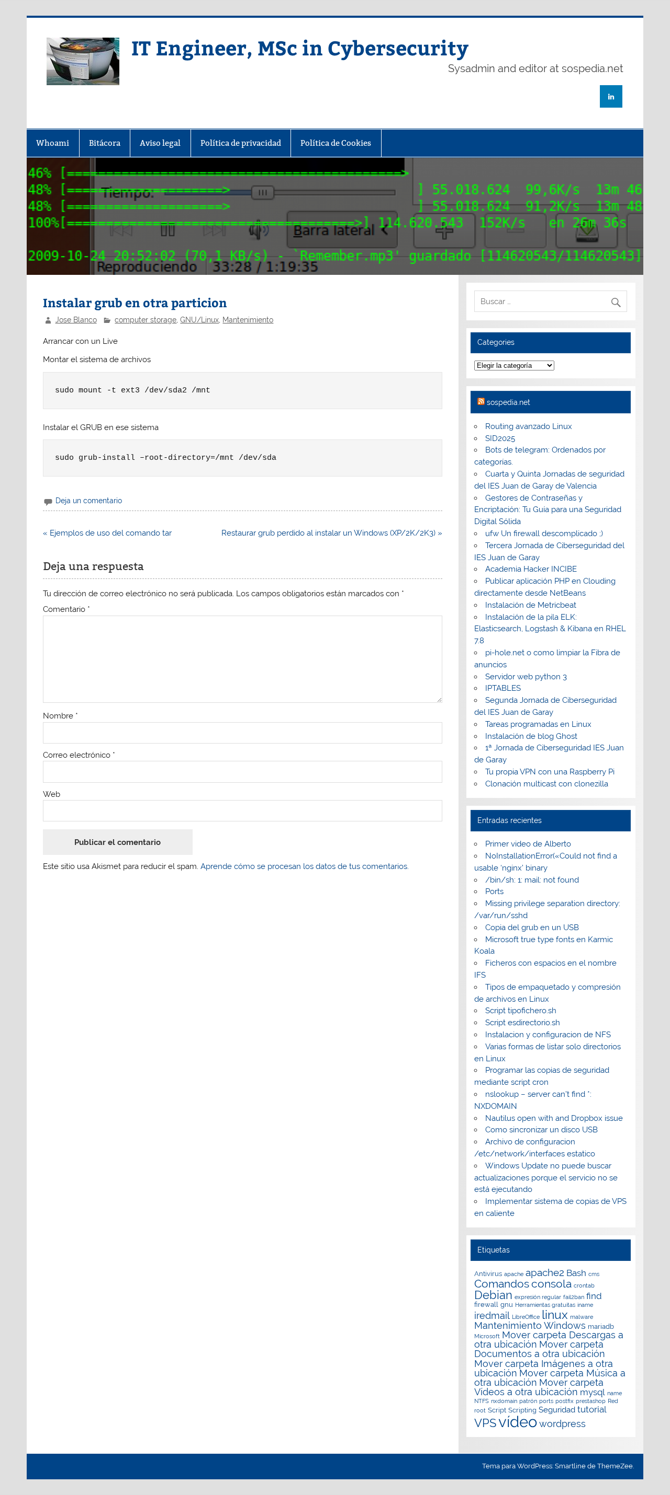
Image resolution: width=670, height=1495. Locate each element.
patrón (528, 1401)
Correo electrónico (79, 755)
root (480, 1410)
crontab (584, 1285)
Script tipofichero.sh (520, 1010)
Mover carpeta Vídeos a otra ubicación (539, 1387)
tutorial (592, 1409)
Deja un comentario (88, 500)
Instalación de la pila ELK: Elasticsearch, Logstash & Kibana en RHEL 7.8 (550, 629)
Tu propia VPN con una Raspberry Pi (550, 772)
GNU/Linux (199, 320)
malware (581, 1317)
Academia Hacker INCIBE (531, 569)
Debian (493, 1295)
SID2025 (500, 438)
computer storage (145, 320)
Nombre (60, 716)
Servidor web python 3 (526, 676)
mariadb (601, 1326)
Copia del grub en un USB (532, 927)
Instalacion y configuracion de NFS (548, 1034)
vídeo (517, 1421)
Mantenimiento (247, 320)
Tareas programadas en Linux (538, 724)
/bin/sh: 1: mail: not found (532, 880)
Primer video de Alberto (528, 844)
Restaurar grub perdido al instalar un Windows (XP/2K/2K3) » (331, 533)
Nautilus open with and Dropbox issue (554, 1118)
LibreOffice (526, 1317)
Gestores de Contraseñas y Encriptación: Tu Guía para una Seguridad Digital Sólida (547, 510)
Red (613, 1401)
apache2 (545, 1272)
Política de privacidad (240, 143)
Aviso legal (160, 143)
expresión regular (538, 1297)
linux (555, 1314)
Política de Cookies (335, 143)
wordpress (562, 1423)
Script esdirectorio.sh (522, 1022)
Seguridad (557, 1410)
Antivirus (488, 1274)
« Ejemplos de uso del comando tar (107, 533)
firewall (486, 1304)
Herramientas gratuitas (545, 1305)
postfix (564, 1401)
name (614, 1393)
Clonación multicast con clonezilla (546, 784)
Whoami (52, 143)
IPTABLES (503, 688)
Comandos (501, 1283)
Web (51, 794)
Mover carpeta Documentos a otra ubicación (539, 1349)
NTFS (481, 1401)
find (594, 1296)
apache (513, 1274)
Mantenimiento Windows (530, 1325)
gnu (506, 1304)
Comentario (66, 609)
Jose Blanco (76, 320)
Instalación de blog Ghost (531, 736)
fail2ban (573, 1297)
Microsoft (487, 1336)
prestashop (591, 1401)
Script (497, 1410)
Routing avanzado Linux (528, 426)
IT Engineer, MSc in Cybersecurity (299, 47)
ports (546, 1401)
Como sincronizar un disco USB (541, 1129)
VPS (485, 1423)
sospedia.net (508, 402)
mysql (592, 1392)
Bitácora (104, 143)
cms (593, 1274)
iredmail (492, 1315)
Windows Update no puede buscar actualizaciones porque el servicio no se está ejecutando (546, 1178)
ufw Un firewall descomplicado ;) (544, 533)
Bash (576, 1273)
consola (551, 1283)
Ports (494, 891)
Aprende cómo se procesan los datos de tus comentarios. (304, 866)
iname (585, 1305)
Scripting (522, 1410)
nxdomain (504, 1401)
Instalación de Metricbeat (530, 605)
